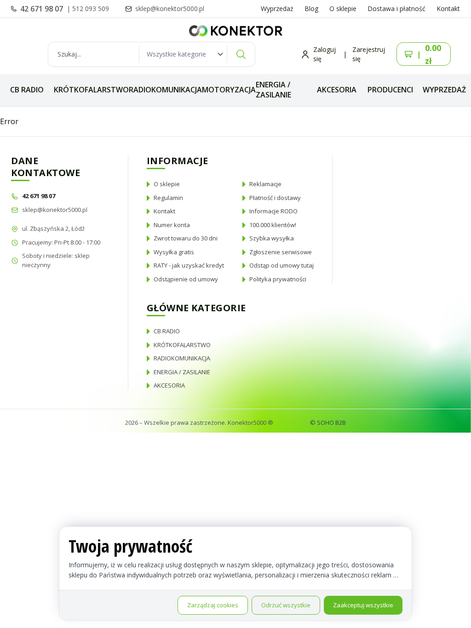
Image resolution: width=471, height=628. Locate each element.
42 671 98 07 (42, 9)
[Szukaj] (241, 54)
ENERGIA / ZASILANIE (273, 90)
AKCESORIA (336, 90)
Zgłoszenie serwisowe (280, 252)
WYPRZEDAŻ (444, 90)
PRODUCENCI (390, 90)
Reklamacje (265, 184)
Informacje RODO (273, 211)
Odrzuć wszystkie (285, 605)
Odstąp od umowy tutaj (281, 265)
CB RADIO (27, 90)
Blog (311, 8)
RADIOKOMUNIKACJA (165, 90)
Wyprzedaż (277, 8)
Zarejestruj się (368, 54)
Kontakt (448, 8)
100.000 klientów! (272, 225)
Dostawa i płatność (396, 8)
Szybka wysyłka (271, 238)
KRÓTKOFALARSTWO (91, 90)
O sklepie (342, 8)
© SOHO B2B (328, 422)
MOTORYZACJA (229, 90)
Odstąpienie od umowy (186, 279)
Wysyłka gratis (174, 252)
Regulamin (168, 198)
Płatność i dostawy (275, 198)
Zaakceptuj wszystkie (363, 605)
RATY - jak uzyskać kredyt (189, 265)
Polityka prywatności (277, 279)
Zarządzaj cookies (212, 605)
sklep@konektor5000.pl (54, 210)
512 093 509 (90, 8)
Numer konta (172, 225)
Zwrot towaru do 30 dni (186, 238)
